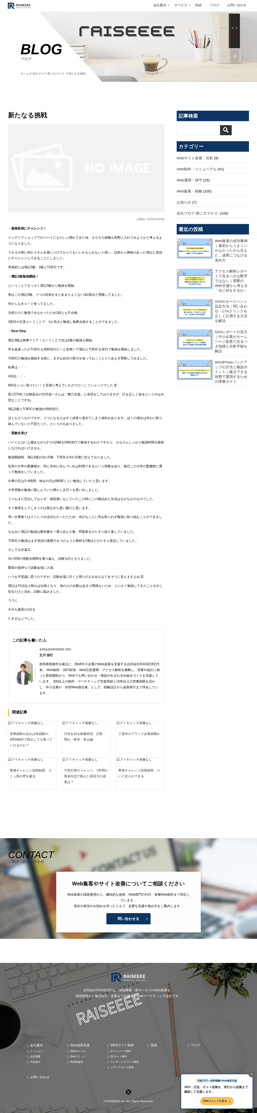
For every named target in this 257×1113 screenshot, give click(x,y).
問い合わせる (128, 919)
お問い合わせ (237, 5)
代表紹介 (35, 1061)
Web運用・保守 (189, 180)
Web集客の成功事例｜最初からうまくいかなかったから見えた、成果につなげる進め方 (231, 250)
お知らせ (184, 202)
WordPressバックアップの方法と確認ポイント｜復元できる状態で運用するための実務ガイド (231, 372)
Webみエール (78, 1051)
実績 (198, 5)
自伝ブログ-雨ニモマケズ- (198, 213)
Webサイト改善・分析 (195, 158)
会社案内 (159, 5)
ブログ (214, 5)
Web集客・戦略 (189, 191)
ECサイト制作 (118, 1056)
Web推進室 (76, 1061)
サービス (180, 5)
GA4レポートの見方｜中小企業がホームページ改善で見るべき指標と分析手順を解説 (231, 341)
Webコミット (78, 1056)
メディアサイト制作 (122, 1067)
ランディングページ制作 (124, 1061)
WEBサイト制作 (122, 1045)
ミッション (36, 1051)
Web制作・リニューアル (197, 169)
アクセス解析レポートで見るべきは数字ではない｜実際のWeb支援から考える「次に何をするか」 (231, 281)
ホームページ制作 (120, 1051)
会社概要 (35, 1056)
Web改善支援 (80, 1045)
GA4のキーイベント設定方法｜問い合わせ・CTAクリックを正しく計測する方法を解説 (231, 311)
